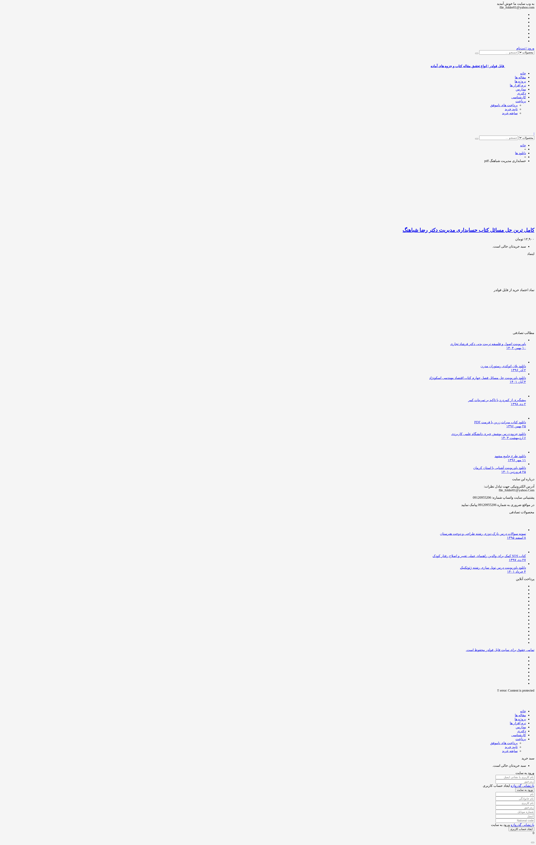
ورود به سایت (525, 789)
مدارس (521, 89)
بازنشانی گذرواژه (522, 785)
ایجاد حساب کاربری (521, 829)
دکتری (521, 93)
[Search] (476, 53)
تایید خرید (511, 109)
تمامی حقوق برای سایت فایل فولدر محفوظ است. (500, 650)
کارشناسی (518, 97)
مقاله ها (520, 77)
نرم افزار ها (518, 85)
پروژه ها (520, 81)
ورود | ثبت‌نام (525, 48)
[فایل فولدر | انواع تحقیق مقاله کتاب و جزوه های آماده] (519, 130)
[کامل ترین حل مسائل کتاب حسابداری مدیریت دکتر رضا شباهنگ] (485, 221)
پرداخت (520, 101)
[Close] (532, 842)
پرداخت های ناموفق (504, 105)
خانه (523, 73)
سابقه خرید (510, 113)
